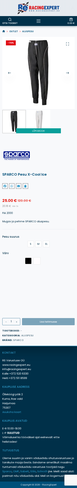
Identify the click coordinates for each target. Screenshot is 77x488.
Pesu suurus (10, 237)
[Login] (73, 8)
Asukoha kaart (12, 412)
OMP (16, 471)
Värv (5, 253)
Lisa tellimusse (48, 321)
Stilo (33, 471)
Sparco (18, 340)
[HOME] (3, 31)
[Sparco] (38, 155)
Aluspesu (27, 335)
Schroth (42, 471)
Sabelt (24, 471)
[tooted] (38, 21)
